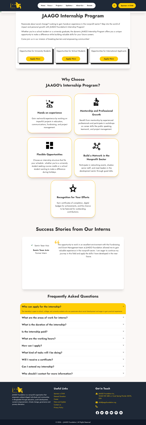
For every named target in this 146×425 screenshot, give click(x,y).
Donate (89, 5)
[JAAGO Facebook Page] (97, 413)
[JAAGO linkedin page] (107, 413)
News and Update (60, 402)
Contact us (57, 405)
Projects (59, 5)
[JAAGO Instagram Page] (116, 413)
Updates (69, 5)
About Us (79, 5)
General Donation (60, 396)
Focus (49, 5)
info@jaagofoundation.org (107, 402)
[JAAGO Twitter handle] (102, 413)
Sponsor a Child (127, 5)
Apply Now (35, 58)
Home (43, 5)
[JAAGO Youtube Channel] (112, 413)
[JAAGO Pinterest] (121, 413)
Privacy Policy (58, 407)
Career (56, 399)
